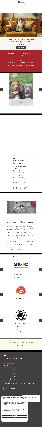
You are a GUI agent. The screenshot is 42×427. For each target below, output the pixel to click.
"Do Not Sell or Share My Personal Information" (9, 409)
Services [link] (5, 394)
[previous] (1, 24)
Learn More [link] (16, 277)
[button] (1, 2)
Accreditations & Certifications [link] (17, 249)
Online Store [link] (21, 47)
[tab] (15, 169)
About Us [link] (5, 391)
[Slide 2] (21, 331)
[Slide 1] (18, 106)
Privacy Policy (4, 404)
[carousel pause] (41, 35)
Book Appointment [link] (11, 388)
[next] (40, 24)
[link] (21, 2)
